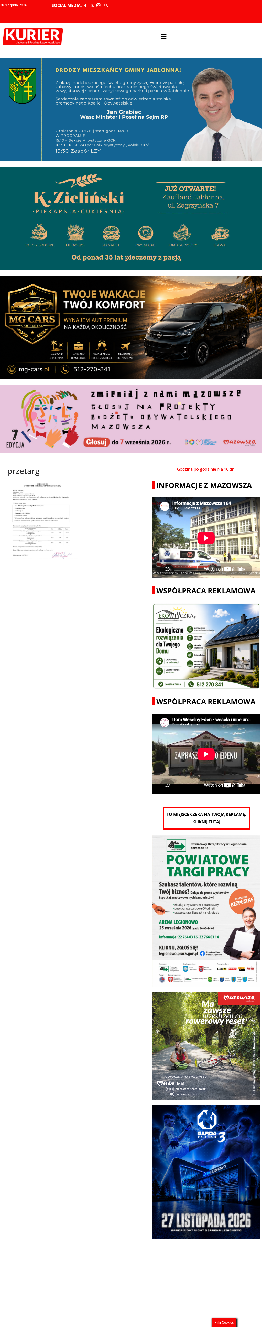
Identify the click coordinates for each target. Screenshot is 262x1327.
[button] (164, 36)
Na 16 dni (226, 469)
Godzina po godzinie (196, 469)
